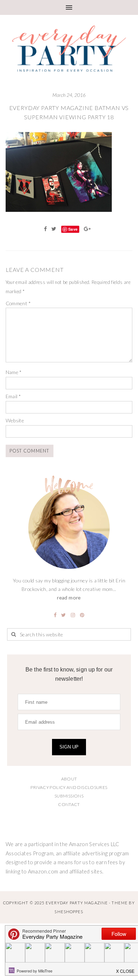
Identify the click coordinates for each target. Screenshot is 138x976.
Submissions (69, 796)
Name (14, 372)
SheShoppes (68, 911)
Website (15, 420)
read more (69, 597)
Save (72, 229)
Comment (18, 303)
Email (13, 396)
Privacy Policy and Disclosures (68, 787)
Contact (69, 804)
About (69, 779)
